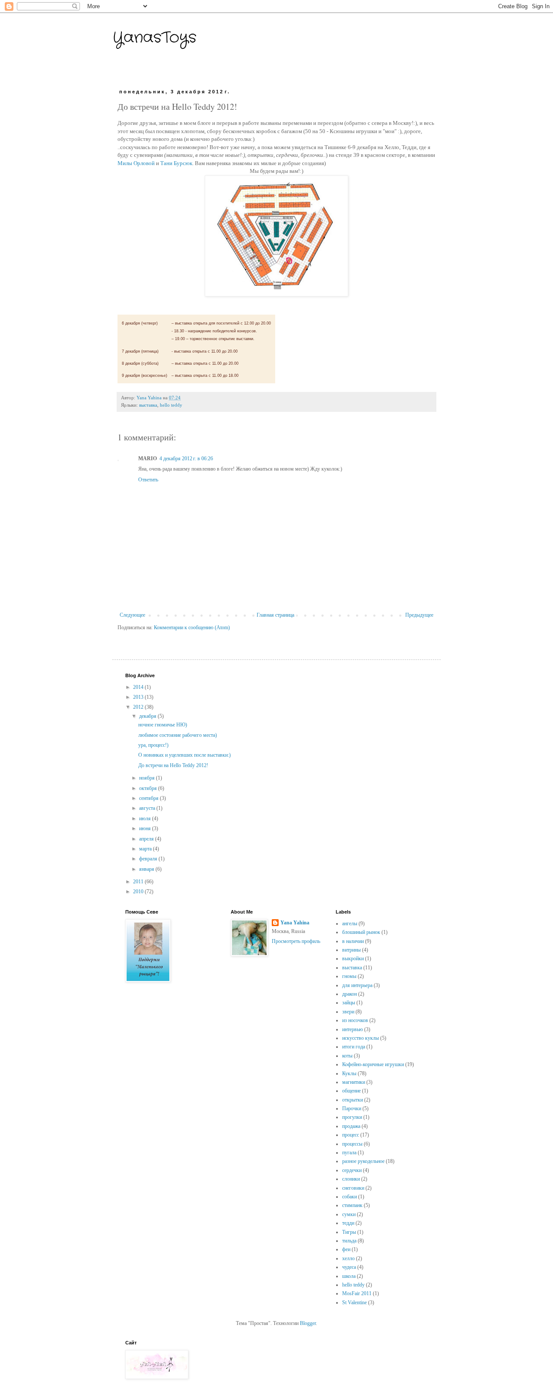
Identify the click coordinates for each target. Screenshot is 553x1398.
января (147, 869)
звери (348, 1012)
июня (145, 828)
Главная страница (275, 615)
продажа (351, 1126)
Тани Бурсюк (176, 163)
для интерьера (357, 985)
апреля (147, 839)
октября (148, 788)
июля (145, 818)
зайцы (348, 1003)
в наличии (353, 941)
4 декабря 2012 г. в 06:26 (186, 458)
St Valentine (354, 1302)
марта (146, 849)
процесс (350, 1135)
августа (147, 808)
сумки (349, 1214)
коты (347, 1056)
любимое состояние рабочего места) (177, 735)
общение (351, 1091)
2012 (139, 707)
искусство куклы (360, 1038)
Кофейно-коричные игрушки (373, 1064)
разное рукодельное (363, 1161)
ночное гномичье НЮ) (162, 725)
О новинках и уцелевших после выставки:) (184, 755)
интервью (352, 1029)
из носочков (355, 1020)
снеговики (353, 1188)
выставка (148, 405)
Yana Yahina (294, 923)
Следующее (132, 615)
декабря (148, 716)
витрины (351, 950)
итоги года (353, 1047)
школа (349, 1276)
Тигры (349, 1232)
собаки (349, 1197)
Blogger (308, 1323)
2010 (139, 891)
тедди (348, 1223)
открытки (352, 1100)
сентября (149, 798)
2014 (139, 687)
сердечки (352, 1170)
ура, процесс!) (153, 745)
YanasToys (154, 38)
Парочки (351, 1108)
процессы (352, 1144)
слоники (351, 1179)
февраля (149, 859)
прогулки (352, 1117)
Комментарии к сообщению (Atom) (192, 627)
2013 (139, 697)
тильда (349, 1241)
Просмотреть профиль (296, 941)
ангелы (349, 923)
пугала (349, 1153)
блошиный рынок (361, 932)
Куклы (349, 1073)
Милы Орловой (136, 163)
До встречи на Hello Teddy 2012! (173, 765)
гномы (349, 976)
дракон (349, 994)
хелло (348, 1258)
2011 (139, 882)
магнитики (353, 1082)
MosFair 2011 (357, 1293)
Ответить (148, 480)
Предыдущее (419, 615)
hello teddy (171, 405)
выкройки (353, 958)
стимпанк (352, 1205)
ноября (147, 778)
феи (346, 1249)
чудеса (349, 1267)
